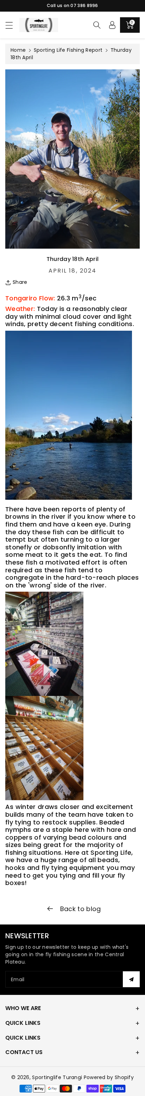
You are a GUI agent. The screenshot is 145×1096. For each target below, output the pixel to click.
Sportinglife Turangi (57, 1077)
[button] (12, 25)
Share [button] (20, 282)
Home (18, 50)
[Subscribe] (131, 979)
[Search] (97, 25)
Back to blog (79, 908)
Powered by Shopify (109, 1077)
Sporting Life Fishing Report (68, 50)
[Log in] (112, 25)
